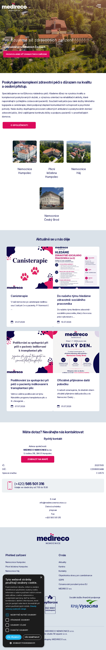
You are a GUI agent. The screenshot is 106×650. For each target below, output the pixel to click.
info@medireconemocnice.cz (53, 502)
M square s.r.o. (60, 633)
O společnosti (19, 125)
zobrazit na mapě (37, 459)
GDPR (61, 580)
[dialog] (23, 610)
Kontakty (63, 571)
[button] (23, 643)
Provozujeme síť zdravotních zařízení (26, 54)
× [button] (41, 577)
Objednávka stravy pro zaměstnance (75, 575)
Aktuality (62, 562)
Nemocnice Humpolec (16, 562)
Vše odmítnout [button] (32, 637)
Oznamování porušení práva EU (73, 584)
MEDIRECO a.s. (65, 588)
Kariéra (62, 566)
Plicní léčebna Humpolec (17, 566)
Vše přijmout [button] (13, 637)
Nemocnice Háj (12, 571)
